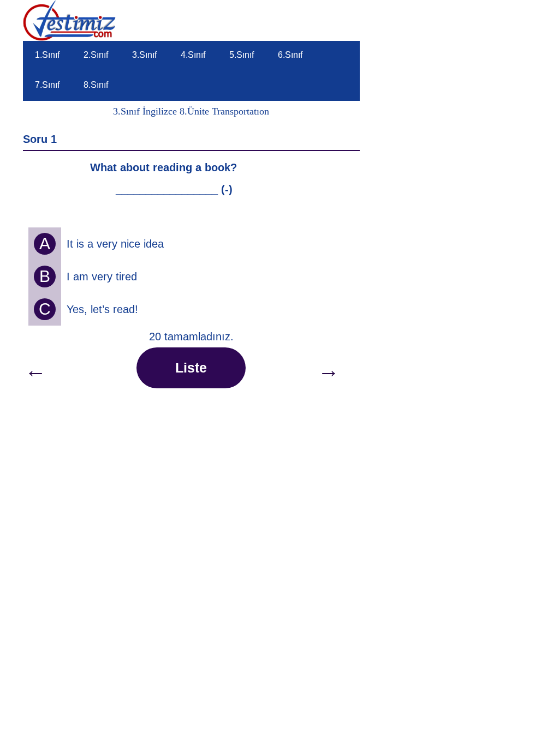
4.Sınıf (193, 54)
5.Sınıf (241, 54)
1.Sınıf (47, 54)
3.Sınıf (144, 54)
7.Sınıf (47, 84)
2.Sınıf (96, 54)
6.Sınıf (290, 54)
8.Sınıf (96, 84)
